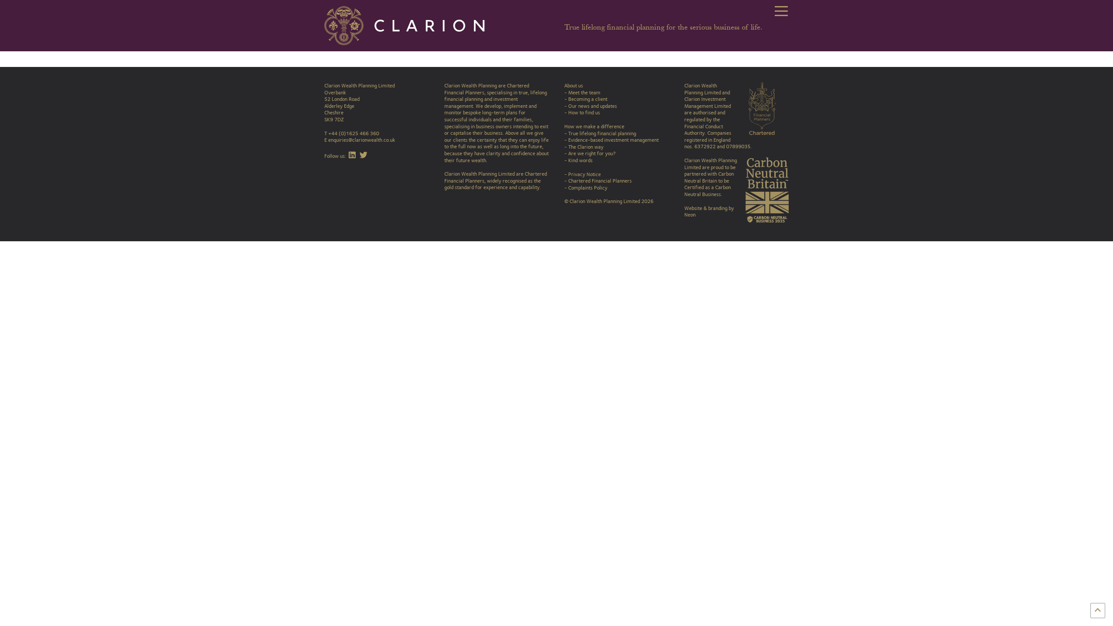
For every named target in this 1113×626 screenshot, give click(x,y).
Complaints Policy (587, 188)
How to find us (584, 113)
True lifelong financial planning (602, 133)
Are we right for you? (592, 153)
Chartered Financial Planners (600, 181)
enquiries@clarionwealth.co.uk (361, 140)
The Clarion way (585, 147)
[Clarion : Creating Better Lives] (411, 25)
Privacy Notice (584, 174)
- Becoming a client (585, 99)
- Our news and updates (590, 106)
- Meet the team (582, 93)
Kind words (580, 160)
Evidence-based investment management (613, 140)
